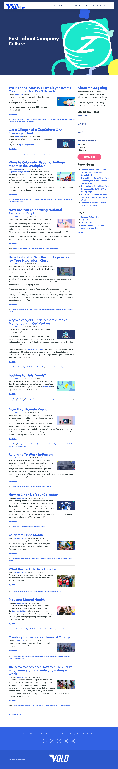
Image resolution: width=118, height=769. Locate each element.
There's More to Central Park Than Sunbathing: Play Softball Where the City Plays (95, 181)
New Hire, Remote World (28, 409)
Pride (37, 558)
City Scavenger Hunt (26, 144)
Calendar (26, 119)
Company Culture (62, 119)
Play (14, 154)
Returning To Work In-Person (31, 454)
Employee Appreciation (16, 201)
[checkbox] (93, 147)
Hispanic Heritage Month (19, 171)
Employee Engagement (20, 248)
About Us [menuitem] (52, 6)
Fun (43, 367)
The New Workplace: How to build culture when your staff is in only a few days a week (40, 670)
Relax (56, 248)
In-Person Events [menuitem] (65, 6)
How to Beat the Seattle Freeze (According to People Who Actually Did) (93, 172)
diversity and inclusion (65, 199)
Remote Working (50, 629)
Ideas (20, 309)
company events (29, 656)
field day (55, 154)
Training (15, 309)
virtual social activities (46, 558)
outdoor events (63, 154)
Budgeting (20, 119)
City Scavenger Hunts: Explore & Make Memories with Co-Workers (38, 322)
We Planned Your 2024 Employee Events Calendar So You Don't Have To (40, 89)
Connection (37, 154)
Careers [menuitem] (64, 734)
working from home (67, 399)
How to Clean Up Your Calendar (33, 494)
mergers (11, 658)
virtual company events (61, 558)
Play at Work (29, 154)
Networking (37, 309)
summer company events (53, 399)
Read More (13, 114)
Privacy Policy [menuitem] (74, 734)
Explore (63, 367)
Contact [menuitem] (56, 734)
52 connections (56, 309)
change (24, 658)
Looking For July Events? (27, 375)
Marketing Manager (21, 446)
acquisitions (17, 658)
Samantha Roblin (20, 458)
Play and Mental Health (27, 599)
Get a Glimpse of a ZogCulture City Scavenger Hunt (35, 131)
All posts (12, 714)
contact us (46, 386)
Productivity (30, 526)
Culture (40, 119)
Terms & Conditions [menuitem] (89, 734)
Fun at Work (33, 119)
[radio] (93, 144)
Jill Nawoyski (19, 95)
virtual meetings (47, 309)
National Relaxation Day (46, 248)
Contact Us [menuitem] (101, 6)
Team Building (20, 154)
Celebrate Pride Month (26, 535)
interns (64, 309)
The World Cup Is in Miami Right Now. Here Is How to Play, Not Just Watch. (95, 197)
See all (80, 232)
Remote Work (30, 121)
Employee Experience (49, 119)
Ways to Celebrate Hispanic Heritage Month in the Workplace (37, 164)
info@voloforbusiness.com (17, 759)
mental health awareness (63, 629)
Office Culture (17, 486)
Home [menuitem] (25, 734)
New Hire (11, 446)
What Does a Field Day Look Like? (34, 569)
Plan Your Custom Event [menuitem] (84, 6)
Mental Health (20, 629)
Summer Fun (21, 401)
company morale (50, 367)
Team (14, 119)
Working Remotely (51, 656)
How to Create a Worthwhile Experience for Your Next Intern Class (39, 259)
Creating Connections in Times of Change (39, 637)
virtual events (21, 121)
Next (19, 714)
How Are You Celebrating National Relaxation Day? (35, 211)
